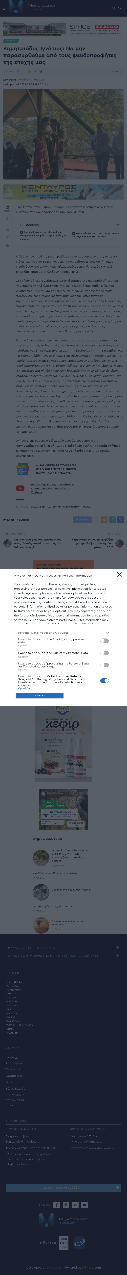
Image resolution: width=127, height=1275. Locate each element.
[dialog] (63, 637)
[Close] (120, 575)
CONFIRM (40, 695)
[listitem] (63, 633)
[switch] (104, 640)
